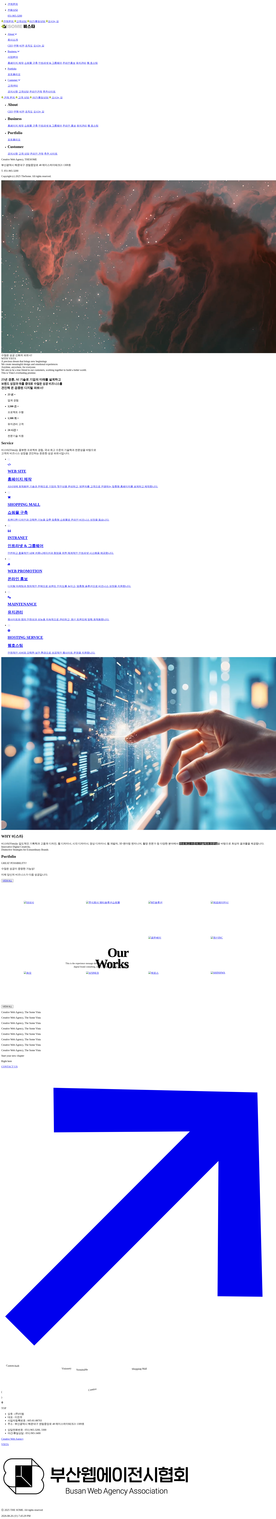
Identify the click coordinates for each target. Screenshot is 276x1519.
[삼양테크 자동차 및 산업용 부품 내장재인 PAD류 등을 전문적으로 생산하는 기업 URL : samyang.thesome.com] (110, 987)
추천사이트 (49, 91)
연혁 (16, 45)
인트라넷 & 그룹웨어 (50, 63)
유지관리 (81, 63)
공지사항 (13, 91)
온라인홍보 (69, 63)
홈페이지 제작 (16, 63)
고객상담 (21, 21)
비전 (21, 45)
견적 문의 (9, 97)
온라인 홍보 (69, 125)
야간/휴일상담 (37, 21)
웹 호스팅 (92, 63)
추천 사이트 (50, 153)
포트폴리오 (14, 139)
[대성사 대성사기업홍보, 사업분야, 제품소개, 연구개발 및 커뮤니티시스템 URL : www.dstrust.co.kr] (48, 917)
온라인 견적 (36, 153)
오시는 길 (53, 21)
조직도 (29, 45)
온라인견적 (35, 91)
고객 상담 (24, 97)
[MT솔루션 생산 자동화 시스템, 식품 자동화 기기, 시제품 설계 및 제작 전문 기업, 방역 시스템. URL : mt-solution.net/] (172, 917)
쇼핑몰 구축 (31, 63)
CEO (10, 45)
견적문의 (8, 21)
